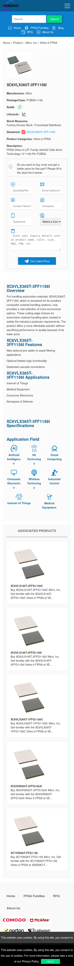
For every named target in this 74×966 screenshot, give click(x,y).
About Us (47, 32)
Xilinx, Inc (31, 43)
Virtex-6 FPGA (48, 43)
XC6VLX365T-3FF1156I (41, 132)
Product (17, 43)
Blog (60, 28)
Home (17, 28)
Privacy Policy (29, 961)
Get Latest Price (40, 261)
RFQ (29, 32)
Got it (50, 961)
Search (54, 19)
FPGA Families (39, 28)
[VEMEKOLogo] (10, 10)
